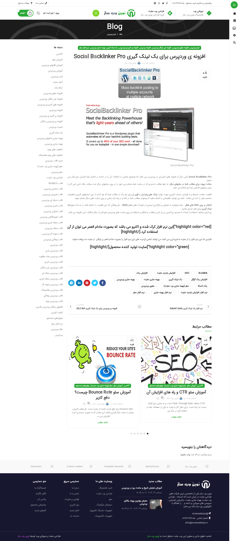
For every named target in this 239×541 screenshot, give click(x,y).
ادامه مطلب (176, 417)
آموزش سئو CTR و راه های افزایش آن (176, 392)
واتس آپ (41, 499)
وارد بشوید (185, 455)
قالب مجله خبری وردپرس (51, 223)
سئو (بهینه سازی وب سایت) (176, 286)
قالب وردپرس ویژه (54, 301)
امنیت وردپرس (56, 127)
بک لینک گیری (112, 47)
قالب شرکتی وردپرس (53, 211)
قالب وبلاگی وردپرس (53, 239)
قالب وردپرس (56, 245)
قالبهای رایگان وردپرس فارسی (49, 307)
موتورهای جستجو (156, 385)
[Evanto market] (76, 467)
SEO (187, 273)
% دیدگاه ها (141, 492)
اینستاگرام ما (40, 488)
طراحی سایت (54, 536)
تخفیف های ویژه (55, 149)
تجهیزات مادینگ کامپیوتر (101, 511)
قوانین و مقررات (71, 499)
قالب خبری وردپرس (54, 206)
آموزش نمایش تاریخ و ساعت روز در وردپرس (142, 488)
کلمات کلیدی (57, 313)
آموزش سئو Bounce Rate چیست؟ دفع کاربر (103, 395)
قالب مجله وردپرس (54, 228)
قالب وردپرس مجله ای (52, 273)
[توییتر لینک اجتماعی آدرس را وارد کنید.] (163, 3)
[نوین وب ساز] (192, 467)
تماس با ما (74, 494)
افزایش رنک (142, 273)
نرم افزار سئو (84, 47)
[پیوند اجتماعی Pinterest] (87, 283)
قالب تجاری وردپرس (53, 189)
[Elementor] (37, 467)
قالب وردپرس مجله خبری (51, 279)
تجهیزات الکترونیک (103, 516)
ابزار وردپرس (111, 34)
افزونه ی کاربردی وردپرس (128, 47)
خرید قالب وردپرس (54, 161)
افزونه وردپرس (145, 47)
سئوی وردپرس (147, 286)
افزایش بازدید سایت (166, 273)
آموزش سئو (191, 385)
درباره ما (75, 488)
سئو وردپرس (57, 172)
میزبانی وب (41, 536)
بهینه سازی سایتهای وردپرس (50, 138)
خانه (120, 34)
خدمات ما (74, 516)
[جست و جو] (38, 13)
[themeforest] (153, 467)
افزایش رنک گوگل (199, 280)
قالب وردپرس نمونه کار (52, 284)
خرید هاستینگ (105, 488)
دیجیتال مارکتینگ (104, 505)
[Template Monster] (115, 467)
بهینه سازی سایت (151, 280)
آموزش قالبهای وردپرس (52, 65)
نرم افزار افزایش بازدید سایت (194, 293)
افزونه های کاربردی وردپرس (50, 105)
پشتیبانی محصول (38, 505)
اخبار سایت (58, 82)
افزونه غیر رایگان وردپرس (161, 47)
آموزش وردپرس (55, 71)
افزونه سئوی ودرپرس (180, 47)
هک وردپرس (57, 329)
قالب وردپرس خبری (54, 262)
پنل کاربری (74, 505)
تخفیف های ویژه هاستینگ (51, 155)
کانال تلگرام (41, 494)
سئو (110, 499)
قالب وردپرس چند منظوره (51, 256)
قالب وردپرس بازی (54, 251)
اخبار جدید (74, 511)
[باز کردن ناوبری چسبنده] (96, 13)
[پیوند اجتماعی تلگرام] (155, 3)
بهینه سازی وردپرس (97, 47)
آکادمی (200, 385)
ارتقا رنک (58, 88)
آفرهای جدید (40, 511)
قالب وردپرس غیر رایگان (51, 268)
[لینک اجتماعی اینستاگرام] (159, 3)
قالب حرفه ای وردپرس (52, 200)
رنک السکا (202, 286)
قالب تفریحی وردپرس (53, 194)
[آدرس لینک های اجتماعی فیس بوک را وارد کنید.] (167, 3)
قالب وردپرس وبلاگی (53, 296)
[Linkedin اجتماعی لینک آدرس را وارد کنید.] (79, 283)
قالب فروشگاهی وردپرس (51, 217)
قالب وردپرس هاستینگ (52, 290)
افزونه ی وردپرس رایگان (51, 121)
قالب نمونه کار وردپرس (52, 234)
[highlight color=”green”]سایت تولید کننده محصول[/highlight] (139, 247)
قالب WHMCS (55, 183)
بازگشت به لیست (139, 306)
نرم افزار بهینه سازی (163, 293)
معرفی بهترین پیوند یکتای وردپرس (135, 502)
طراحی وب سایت (55, 178)
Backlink (203, 273)
